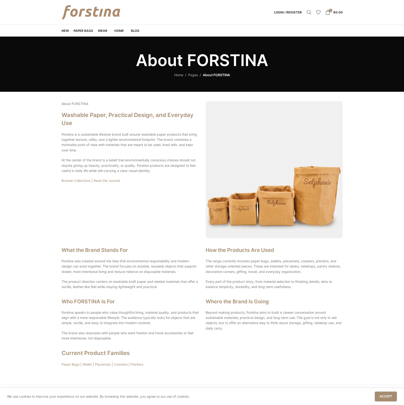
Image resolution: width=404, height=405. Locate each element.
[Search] (309, 12)
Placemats (103, 364)
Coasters (121, 364)
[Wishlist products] (318, 12)
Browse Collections (76, 181)
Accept (385, 396)
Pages (193, 75)
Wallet (87, 364)
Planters (137, 364)
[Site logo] (91, 12)
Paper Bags (70, 364)
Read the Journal (107, 181)
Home (178, 75)
